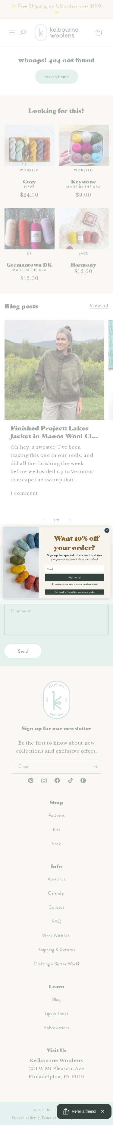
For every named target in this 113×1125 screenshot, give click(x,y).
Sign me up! (74, 577)
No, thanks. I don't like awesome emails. (74, 592)
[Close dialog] (106, 530)
